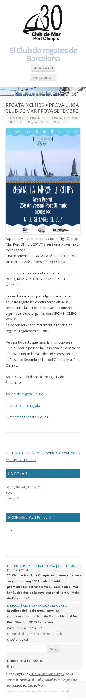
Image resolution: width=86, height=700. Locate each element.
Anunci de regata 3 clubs (24, 394)
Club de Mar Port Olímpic (47, 674)
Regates (59, 122)
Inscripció (12, 498)
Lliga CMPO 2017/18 (64, 117)
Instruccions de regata (23, 405)
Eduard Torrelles (38, 691)
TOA (9, 492)
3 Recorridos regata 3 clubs (27, 417)
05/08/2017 (16, 117)
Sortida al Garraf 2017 (62, 453)
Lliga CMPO (37, 117)
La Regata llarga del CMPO (25, 487)
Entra (10, 666)
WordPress (67, 691)
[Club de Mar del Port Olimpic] (43, 23)
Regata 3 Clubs (37, 122)
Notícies (15, 122)
